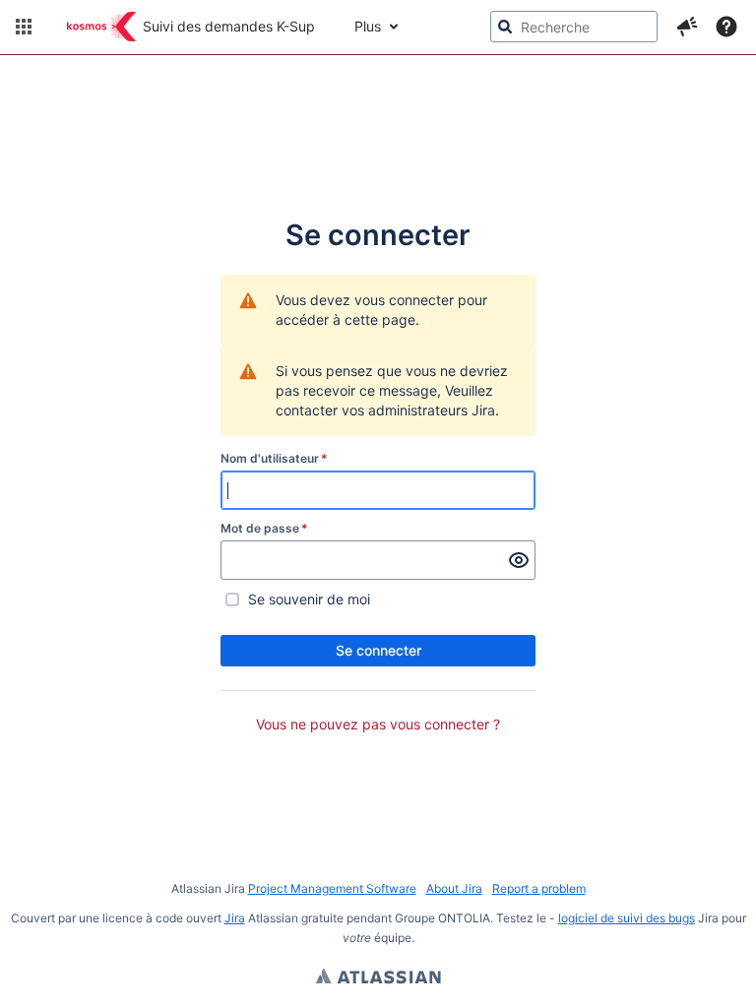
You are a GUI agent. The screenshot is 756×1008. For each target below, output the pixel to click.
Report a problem (539, 888)
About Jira (454, 888)
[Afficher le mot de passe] (519, 560)
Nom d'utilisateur (274, 458)
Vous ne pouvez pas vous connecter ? (378, 724)
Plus (367, 26)
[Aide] (726, 26)
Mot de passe (264, 528)
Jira (234, 918)
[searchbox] (574, 26)
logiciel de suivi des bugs (626, 918)
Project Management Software (332, 888)
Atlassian (378, 978)
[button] (23, 26)
